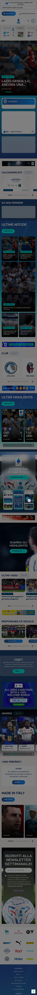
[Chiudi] (30, 492)
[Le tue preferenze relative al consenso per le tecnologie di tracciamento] (33, 991)
